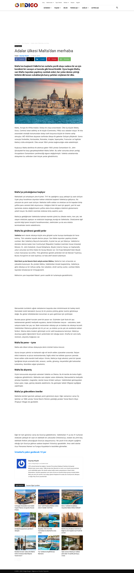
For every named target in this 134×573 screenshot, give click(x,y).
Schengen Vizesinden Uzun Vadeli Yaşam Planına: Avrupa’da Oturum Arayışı (24, 507)
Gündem (47, 8)
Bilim (65, 8)
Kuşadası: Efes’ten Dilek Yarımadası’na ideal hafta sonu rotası (47, 530)
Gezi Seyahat (25, 43)
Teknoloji (74, 8)
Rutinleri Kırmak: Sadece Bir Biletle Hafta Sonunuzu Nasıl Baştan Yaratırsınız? (25, 553)
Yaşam (56, 8)
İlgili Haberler (20, 485)
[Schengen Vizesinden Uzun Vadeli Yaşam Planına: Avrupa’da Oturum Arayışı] (25, 497)
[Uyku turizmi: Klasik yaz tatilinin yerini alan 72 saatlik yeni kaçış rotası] (72, 542)
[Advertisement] (67, 26)
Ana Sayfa (17, 43)
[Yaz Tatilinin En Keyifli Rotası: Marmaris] (48, 542)
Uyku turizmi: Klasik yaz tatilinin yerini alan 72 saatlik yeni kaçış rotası (71, 553)
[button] (117, 8)
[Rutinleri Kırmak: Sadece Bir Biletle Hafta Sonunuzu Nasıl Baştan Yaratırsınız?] (25, 542)
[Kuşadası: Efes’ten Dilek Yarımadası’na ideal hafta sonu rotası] (48, 519)
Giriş (43, 2)
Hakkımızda (49, 2)
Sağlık (84, 8)
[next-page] (19, 559)
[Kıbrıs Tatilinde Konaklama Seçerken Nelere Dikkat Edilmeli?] (72, 497)
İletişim (72, 2)
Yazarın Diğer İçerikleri (33, 485)
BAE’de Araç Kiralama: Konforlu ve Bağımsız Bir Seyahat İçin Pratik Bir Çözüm (72, 530)
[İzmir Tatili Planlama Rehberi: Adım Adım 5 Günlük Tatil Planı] (48, 497)
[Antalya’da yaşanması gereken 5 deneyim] (25, 519)
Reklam (65, 2)
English (78, 2)
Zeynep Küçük (24, 56)
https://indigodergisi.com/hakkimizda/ (38, 463)
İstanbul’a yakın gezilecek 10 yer (30, 452)
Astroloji (95, 8)
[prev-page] (16, 559)
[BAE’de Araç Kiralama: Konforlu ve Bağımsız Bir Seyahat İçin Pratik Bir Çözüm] (72, 519)
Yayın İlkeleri (59, 2)
